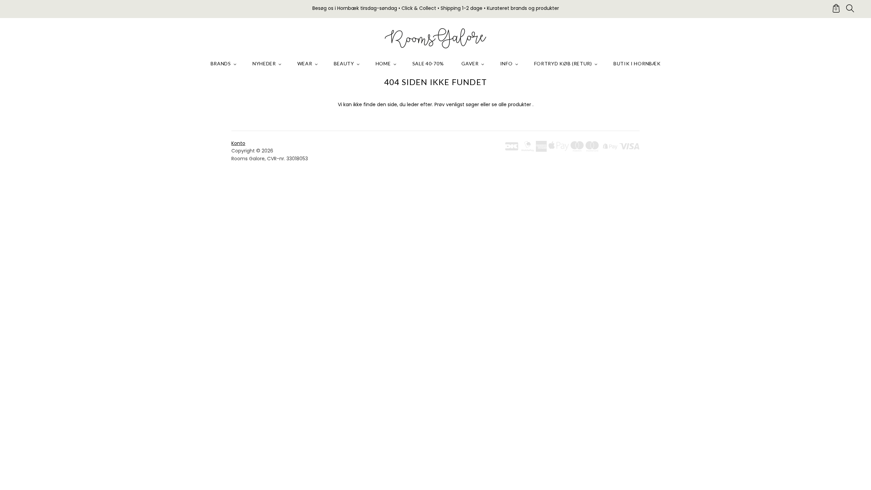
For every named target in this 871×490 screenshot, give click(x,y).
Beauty (344, 63)
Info (506, 63)
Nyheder (264, 63)
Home (383, 63)
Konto (238, 143)
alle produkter (514, 104)
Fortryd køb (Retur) (563, 63)
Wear (304, 63)
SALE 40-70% (428, 63)
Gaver (470, 63)
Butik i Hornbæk (637, 63)
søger (472, 104)
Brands (221, 63)
